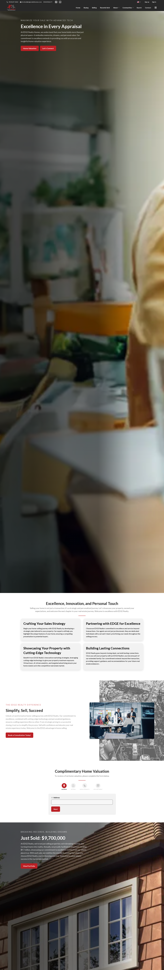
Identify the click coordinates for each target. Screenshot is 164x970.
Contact (148, 8)
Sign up (147, 2)
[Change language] (139, 2)
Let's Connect (48, 48)
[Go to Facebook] (56, 2)
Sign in (154, 2)
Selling (94, 8)
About (115, 8)
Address (55, 798)
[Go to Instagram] (60, 2)
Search (139, 8)
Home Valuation (29, 48)
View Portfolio (29, 866)
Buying (86, 8)
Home (78, 8)
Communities (127, 8)
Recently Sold (105, 8)
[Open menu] (155, 7)
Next (56, 809)
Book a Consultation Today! (19, 735)
